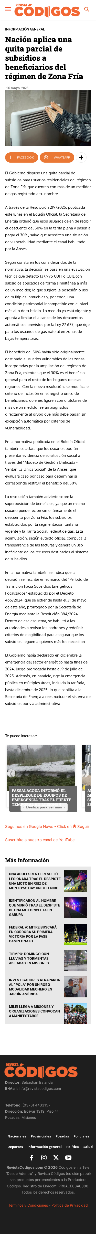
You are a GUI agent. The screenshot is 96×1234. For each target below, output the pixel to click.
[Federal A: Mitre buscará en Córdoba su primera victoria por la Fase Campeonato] (75, 934)
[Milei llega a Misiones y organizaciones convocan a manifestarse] (75, 1013)
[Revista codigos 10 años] (47, 10)
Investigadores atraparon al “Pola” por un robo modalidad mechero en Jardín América (34, 987)
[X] (56, 1158)
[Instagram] (44, 1158)
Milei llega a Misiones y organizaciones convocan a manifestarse (34, 1011)
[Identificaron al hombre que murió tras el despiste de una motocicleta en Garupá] (75, 907)
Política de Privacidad (69, 1205)
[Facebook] (31, 1158)
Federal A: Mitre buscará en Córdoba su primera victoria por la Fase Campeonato (33, 934)
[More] (81, 157)
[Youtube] (68, 1158)
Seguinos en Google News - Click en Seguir (47, 826)
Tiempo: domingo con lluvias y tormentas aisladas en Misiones (29, 958)
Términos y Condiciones (28, 1205)
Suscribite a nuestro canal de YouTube (40, 839)
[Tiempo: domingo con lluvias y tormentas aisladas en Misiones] (75, 960)
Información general (25, 29)
